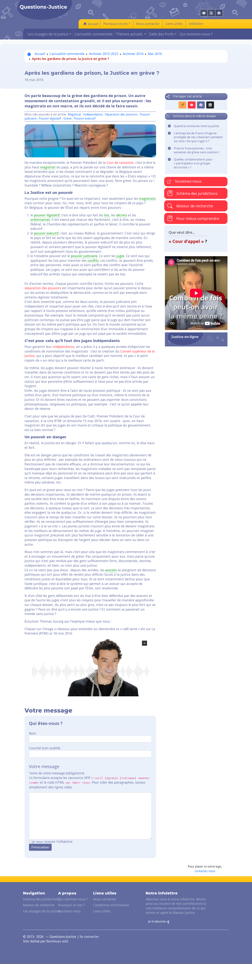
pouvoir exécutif (46, 233)
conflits (93, 260)
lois (106, 215)
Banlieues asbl (57, 941)
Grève (67, 118)
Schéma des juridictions (196, 193)
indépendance (63, 346)
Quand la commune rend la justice (196, 126)
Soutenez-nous (187, 181)
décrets (121, 215)
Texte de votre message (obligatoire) (56, 773)
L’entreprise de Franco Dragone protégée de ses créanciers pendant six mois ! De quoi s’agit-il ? (198, 137)
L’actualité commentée (93, 34)
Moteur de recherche (194, 205)
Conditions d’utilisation (111, 905)
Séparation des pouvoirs (121, 114)
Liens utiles (174, 23)
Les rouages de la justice (41, 911)
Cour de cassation (120, 162)
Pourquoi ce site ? (116, 23)
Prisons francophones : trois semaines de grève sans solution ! (196, 150)
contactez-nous (205, 871)
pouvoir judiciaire (84, 256)
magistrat (48, 167)
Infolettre (196, 23)
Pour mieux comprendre (197, 218)
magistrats (147, 198)
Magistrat (74, 114)
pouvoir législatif (47, 215)
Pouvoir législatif (50, 118)
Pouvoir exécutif (85, 118)
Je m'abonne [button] (157, 921)
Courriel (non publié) (44, 748)
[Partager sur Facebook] (201, 104)
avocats (111, 570)
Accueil (93, 24)
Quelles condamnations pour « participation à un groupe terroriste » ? (193, 163)
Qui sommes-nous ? (196, 34)
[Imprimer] (192, 104)
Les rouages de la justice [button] (47, 34)
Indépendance (93, 114)
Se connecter (89, 936)
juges (120, 256)
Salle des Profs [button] (161, 34)
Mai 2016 (155, 53)
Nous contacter (147, 23)
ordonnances (40, 219)
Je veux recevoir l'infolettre (52, 841)
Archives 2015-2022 (103, 53)
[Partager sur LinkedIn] (210, 104)
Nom (32, 733)
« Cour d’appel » (187, 241)
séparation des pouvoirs (43, 288)
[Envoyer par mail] (182, 104)
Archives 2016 (133, 53)
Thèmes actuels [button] (129, 34)
